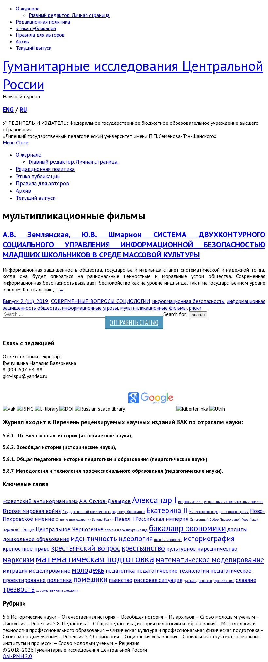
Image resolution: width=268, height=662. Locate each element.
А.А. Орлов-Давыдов (105, 501)
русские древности (198, 580)
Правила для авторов (40, 34)
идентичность (94, 538)
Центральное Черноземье (69, 529)
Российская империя (161, 518)
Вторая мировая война (32, 511)
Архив (22, 41)
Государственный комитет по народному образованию (103, 511)
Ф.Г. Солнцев (24, 530)
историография (209, 538)
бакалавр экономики (187, 528)
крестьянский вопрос (85, 548)
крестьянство (143, 548)
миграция (15, 570)
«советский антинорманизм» (40, 501)
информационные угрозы (90, 307)
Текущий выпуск (33, 48)
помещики (90, 579)
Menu (9, 142)
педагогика (120, 570)
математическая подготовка (95, 559)
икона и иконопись (168, 540)
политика (59, 580)
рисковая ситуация (158, 580)
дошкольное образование (36, 539)
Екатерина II (166, 510)
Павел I (124, 518)
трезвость (19, 589)
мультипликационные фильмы (153, 307)
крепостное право (26, 548)
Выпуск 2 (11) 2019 (25, 301)
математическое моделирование (210, 559)
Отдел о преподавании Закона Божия (84, 519)
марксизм (18, 559)
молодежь (88, 570)
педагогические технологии (172, 570)
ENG (8, 110)
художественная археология (57, 590)
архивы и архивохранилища (126, 530)
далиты (237, 529)
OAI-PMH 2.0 (17, 656)
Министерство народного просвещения (219, 511)
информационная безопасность (188, 301)
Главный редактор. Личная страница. (69, 15)
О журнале (28, 8)
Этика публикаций (36, 28)
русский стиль (223, 580)
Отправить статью (134, 322)
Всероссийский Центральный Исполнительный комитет (220, 502)
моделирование (49, 570)
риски (195, 307)
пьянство (120, 580)
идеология (135, 538)
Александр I (154, 499)
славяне (246, 580)
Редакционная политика (43, 21)
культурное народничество (201, 548)
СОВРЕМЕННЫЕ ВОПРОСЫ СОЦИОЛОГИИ (100, 301)
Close (22, 142)
